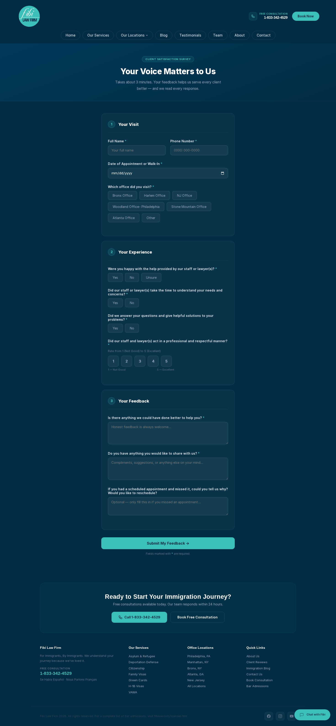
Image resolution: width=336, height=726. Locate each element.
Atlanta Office (124, 218)
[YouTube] (291, 716)
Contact (264, 35)
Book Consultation (259, 680)
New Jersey (196, 680)
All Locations (196, 686)
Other (151, 218)
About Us (252, 656)
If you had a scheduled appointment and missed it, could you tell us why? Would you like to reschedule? (168, 491)
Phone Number (183, 141)
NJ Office (184, 195)
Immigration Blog (258, 668)
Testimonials (190, 35)
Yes (115, 277)
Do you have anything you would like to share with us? (154, 453)
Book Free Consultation (197, 617)
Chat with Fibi (315, 714)
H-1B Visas (136, 686)
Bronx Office (122, 195)
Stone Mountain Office (188, 207)
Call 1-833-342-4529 (142, 617)
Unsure (151, 277)
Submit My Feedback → (168, 543)
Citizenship (137, 668)
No (132, 277)
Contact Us (254, 674)
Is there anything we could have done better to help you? (156, 418)
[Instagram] (280, 716)
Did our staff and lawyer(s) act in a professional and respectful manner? (167, 343)
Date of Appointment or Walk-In (135, 164)
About (240, 35)
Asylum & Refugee (142, 656)
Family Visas (137, 674)
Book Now (306, 16)
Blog (164, 35)
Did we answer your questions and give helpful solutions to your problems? (160, 317)
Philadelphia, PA (198, 656)
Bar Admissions (257, 686)
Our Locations (132, 35)
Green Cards (138, 680)
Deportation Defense (143, 662)
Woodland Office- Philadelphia (136, 207)
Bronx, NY (194, 668)
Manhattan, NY (198, 662)
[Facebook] (268, 716)
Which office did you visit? (131, 187)
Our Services (98, 35)
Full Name (117, 141)
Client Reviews (256, 662)
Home (70, 35)
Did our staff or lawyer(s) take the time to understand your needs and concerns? (165, 292)
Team (218, 35)
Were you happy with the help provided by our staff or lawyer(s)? (162, 269)
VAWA (133, 692)
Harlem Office (154, 195)
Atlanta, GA (195, 674)
